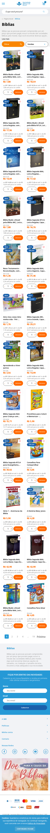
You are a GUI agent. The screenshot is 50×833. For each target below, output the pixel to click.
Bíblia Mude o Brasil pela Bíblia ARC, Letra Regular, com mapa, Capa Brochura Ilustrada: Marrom (12, 221)
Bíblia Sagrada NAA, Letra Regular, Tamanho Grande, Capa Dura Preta (35, 172)
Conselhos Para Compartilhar (33, 463)
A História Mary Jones (36, 511)
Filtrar (6, 44)
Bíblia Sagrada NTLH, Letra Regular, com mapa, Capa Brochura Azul (12, 172)
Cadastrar (25, 708)
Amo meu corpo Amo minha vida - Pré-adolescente (12, 318)
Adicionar (18, 92)
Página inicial (8, 19)
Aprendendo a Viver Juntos (11, 366)
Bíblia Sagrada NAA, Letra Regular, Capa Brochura (35, 366)
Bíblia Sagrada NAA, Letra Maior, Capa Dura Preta (13, 560)
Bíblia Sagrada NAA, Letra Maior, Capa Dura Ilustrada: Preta (37, 560)
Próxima (41, 636)
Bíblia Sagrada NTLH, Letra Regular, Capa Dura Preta (36, 221)
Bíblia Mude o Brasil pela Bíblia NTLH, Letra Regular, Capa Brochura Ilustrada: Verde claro (37, 124)
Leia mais (5, 39)
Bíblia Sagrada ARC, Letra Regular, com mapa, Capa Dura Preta (11, 124)
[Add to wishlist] (20, 53)
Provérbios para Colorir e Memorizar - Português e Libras (37, 415)
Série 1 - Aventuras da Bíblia (12, 512)
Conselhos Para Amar (36, 608)
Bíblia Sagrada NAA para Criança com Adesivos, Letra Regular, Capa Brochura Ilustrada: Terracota (11, 415)
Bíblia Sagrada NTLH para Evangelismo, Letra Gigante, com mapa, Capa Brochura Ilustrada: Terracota (12, 463)
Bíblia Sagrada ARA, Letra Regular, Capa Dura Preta (35, 75)
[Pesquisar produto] (44, 12)
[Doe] (25, 774)
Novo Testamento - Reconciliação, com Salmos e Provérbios (12, 269)
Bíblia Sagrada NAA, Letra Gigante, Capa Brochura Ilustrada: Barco (35, 269)
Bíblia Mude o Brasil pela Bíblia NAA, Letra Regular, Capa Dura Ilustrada (12, 609)
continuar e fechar (25, 829)
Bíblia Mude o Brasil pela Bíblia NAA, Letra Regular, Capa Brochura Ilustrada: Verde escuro (12, 75)
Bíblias (17, 19)
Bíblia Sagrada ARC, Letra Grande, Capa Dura (35, 318)
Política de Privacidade (36, 823)
